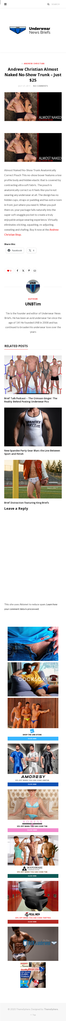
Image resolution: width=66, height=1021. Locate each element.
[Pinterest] (28, 270)
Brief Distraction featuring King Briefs (26, 502)
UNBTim (33, 304)
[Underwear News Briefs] (33, 30)
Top (34, 1014)
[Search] (48, 4)
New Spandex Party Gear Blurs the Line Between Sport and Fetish (32, 452)
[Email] (34, 270)
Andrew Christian (34, 63)
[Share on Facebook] (17, 270)
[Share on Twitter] (23, 270)
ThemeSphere (51, 1009)
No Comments (40, 86)
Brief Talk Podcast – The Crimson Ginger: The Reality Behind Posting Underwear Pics (30, 400)
